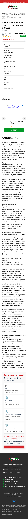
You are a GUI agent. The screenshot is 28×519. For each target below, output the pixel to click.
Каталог (10, 13)
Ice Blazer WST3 (19, 14)
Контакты (18, 469)
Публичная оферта (7, 514)
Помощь (5, 472)
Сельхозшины (14, 467)
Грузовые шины (18, 464)
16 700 (13, 130)
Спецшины (6, 467)
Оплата (11, 472)
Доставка (17, 472)
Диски (12, 469)
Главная (4, 13)
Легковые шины (7, 464)
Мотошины (6, 469)
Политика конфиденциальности (11, 511)
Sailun (11, 14)
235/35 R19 (5, 16)
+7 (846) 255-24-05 (13, 477)
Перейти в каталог (14, 447)
